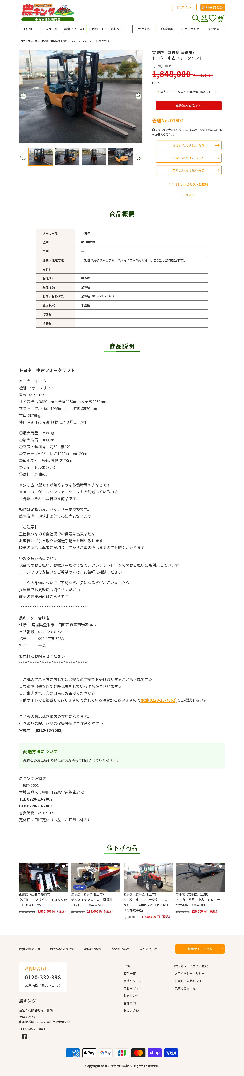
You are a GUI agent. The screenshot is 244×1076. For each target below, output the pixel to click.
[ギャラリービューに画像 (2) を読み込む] (67, 157)
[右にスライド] (138, 96)
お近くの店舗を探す (188, 981)
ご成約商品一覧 (185, 988)
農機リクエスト (134, 981)
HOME (22, 41)
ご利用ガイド (133, 988)
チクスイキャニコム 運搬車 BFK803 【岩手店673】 (93, 902)
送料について (93, 949)
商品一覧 (32, 41)
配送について (121, 949)
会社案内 (130, 1003)
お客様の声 (131, 995)
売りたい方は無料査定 (188, 170)
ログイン (184, 7)
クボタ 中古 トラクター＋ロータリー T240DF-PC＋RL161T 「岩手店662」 (148, 905)
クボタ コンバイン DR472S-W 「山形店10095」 (43, 902)
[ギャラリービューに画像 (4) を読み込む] (120, 157)
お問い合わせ (133, 1010)
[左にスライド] (23, 96)
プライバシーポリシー (189, 973)
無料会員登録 (213, 7)
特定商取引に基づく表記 (191, 966)
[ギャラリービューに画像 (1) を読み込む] (40, 157)
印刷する (188, 194)
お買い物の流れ (29, 949)
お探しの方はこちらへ (188, 158)
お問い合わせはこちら (188, 145)
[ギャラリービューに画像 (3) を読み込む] (94, 157)
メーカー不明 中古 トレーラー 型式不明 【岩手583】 (200, 902)
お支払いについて (62, 949)
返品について (149, 949)
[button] (120, 29)
